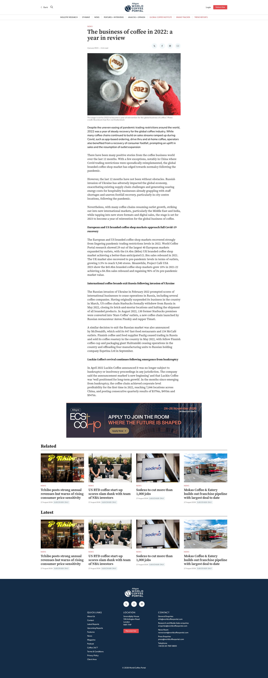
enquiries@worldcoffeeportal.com (172, 626)
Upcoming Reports (95, 628)
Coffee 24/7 (92, 647)
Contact (90, 620)
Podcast (90, 643)
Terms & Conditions (95, 651)
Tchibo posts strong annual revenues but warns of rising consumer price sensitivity (62, 494)
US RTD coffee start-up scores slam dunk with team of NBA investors (109, 494)
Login (208, 7)
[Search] (51, 7)
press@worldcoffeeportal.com (171, 639)
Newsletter (131, 631)
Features (91, 632)
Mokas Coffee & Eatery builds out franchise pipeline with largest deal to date (205, 494)
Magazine (91, 640)
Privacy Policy (93, 655)
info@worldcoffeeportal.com (170, 619)
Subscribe (220, 7)
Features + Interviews (114, 17)
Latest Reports (93, 624)
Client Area (92, 659)
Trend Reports (201, 17)
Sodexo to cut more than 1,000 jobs (154, 492)
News (96, 17)
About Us (91, 616)
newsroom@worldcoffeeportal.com (173, 632)
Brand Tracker (183, 17)
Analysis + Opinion (136, 17)
